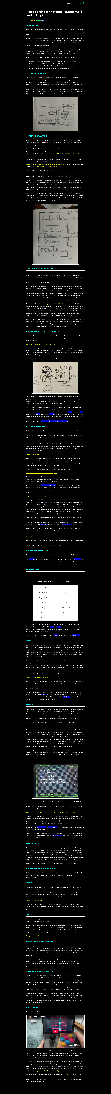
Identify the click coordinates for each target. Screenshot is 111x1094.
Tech (42, 20)
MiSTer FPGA (67, 1074)
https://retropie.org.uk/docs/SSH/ (50, 304)
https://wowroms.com (32, 536)
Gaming (38, 20)
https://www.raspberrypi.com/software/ (44, 166)
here (49, 481)
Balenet (30, 3)
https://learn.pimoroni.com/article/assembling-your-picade (45, 164)
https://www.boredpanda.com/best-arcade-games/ (41, 473)
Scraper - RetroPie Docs (34, 900)
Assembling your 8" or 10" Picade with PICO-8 (41, 344)
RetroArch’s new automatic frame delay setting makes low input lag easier (50, 812)
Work (68, 3)
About (74, 3)
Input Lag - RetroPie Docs (34, 726)
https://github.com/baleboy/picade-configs (46, 1071)
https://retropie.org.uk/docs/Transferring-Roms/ (42, 496)
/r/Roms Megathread (32, 454)
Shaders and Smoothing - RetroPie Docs (38, 677)
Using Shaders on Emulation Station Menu (39, 936)
